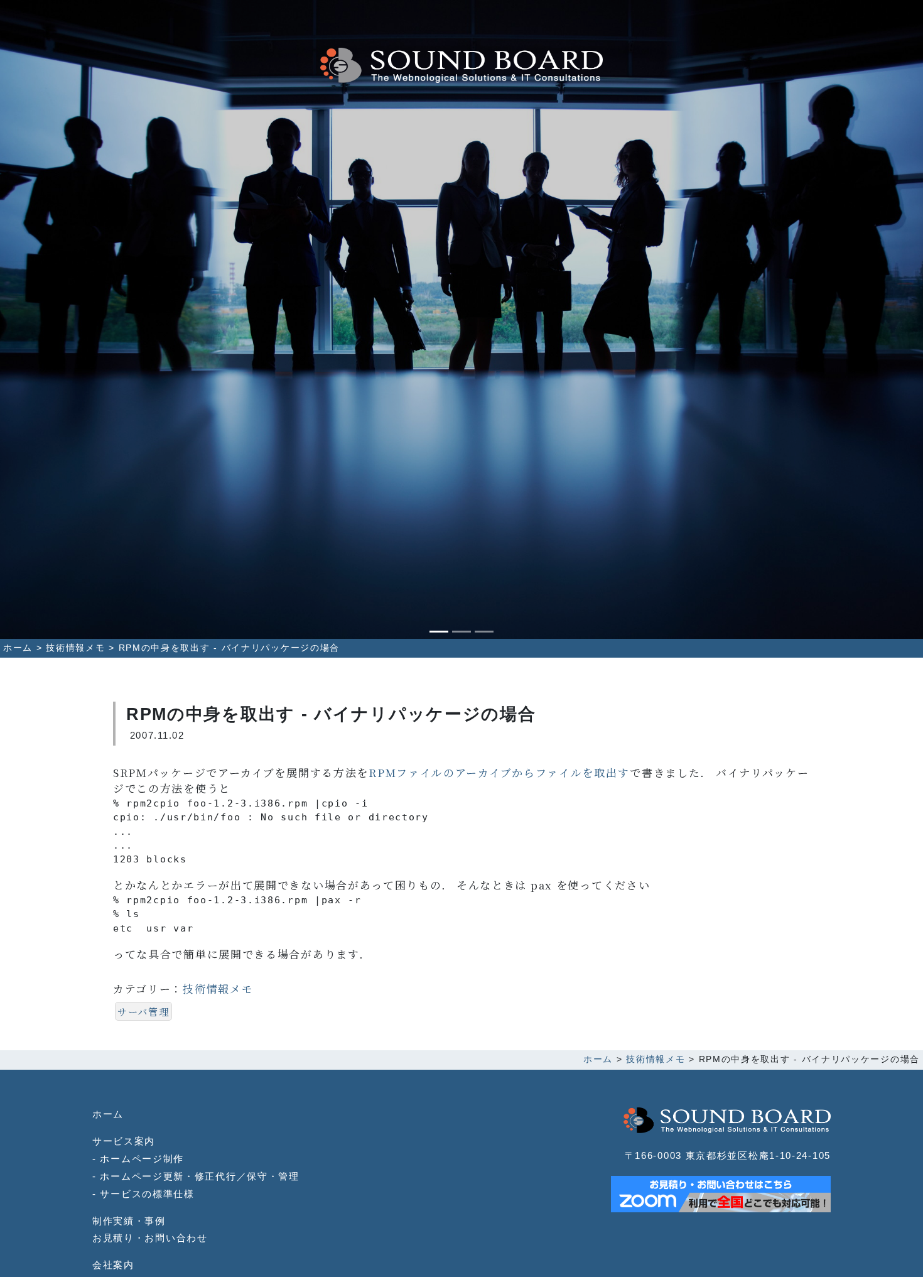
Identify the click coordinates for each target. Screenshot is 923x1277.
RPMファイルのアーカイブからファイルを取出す (499, 772)
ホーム (108, 1114)
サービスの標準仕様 (147, 1193)
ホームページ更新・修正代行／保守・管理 (199, 1176)
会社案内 (113, 1264)
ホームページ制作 (142, 1158)
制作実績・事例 (129, 1220)
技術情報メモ (218, 988)
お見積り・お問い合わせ (150, 1237)
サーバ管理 (143, 1011)
